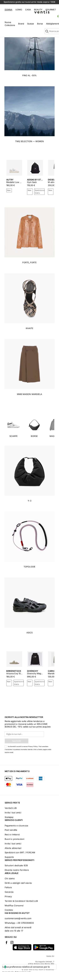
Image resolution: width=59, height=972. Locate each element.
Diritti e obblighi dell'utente (18, 883)
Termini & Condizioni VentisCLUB (21, 901)
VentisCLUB (11, 808)
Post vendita (11, 830)
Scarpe (30, 23)
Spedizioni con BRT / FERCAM (20, 852)
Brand (21, 23)
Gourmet (50, 9)
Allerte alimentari (13, 848)
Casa (28, 9)
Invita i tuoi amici (13, 812)
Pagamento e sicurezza (16, 825)
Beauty (38, 9)
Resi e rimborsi (12, 834)
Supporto (9, 857)
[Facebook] (6, 942)
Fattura (8, 887)
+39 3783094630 (25, 923)
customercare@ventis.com (18, 918)
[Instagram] (12, 942)
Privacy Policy (33, 746)
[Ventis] (41, 12)
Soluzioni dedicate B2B (16, 865)
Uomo (18, 9)
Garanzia (9, 892)
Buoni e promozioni (14, 839)
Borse (40, 23)
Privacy (8, 896)
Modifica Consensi (14, 905)
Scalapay (9, 817)
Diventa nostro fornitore (17, 870)
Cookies (9, 910)
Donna (8, 9)
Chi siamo (10, 878)
